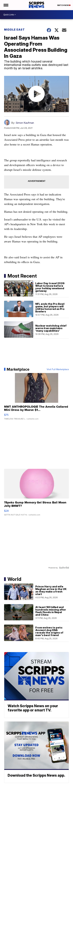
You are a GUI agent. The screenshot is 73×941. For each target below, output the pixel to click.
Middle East (14, 29)
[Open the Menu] (6, 5)
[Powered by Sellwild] (64, 567)
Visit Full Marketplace (58, 369)
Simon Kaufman (25, 122)
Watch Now (63, 5)
